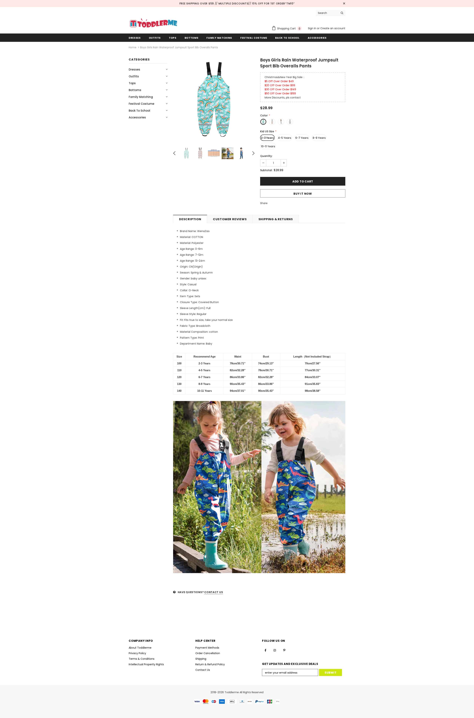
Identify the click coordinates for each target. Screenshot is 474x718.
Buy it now (302, 194)
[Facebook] (265, 650)
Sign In (312, 28)
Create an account (332, 28)
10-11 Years (268, 146)
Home (132, 47)
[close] (344, 3)
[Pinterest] (284, 650)
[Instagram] (274, 650)
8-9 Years (319, 138)
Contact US (213, 592)
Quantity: (266, 156)
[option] (214, 99)
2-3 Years (267, 138)
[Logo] (153, 23)
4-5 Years (284, 138)
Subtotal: (266, 170)
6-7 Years (301, 138)
